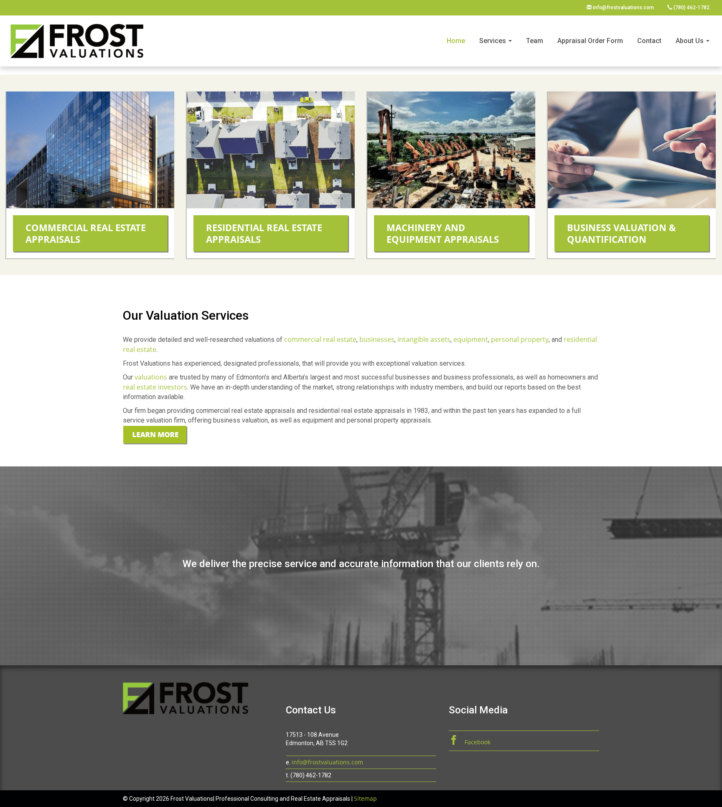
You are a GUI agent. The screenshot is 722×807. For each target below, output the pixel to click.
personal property (520, 339)
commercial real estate (320, 339)
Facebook (477, 742)
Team (534, 41)
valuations (152, 377)
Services (493, 41)
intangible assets (423, 339)
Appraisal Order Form (590, 41)
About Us (690, 41)
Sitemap (365, 798)
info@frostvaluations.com (623, 7)
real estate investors (155, 387)
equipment (470, 339)
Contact (649, 41)
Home (456, 41)
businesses (376, 339)
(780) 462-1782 (690, 7)
